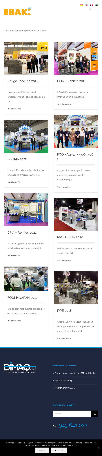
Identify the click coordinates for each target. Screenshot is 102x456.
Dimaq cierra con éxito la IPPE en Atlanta (75, 373)
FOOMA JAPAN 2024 (65, 388)
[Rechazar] (98, 447)
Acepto (42, 450)
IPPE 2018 (64, 311)
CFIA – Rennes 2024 (71, 81)
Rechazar (59, 450)
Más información (13, 109)
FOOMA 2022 (17, 159)
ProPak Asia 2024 (63, 380)
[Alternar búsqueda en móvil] (90, 9)
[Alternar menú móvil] (96, 9)
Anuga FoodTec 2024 (22, 81)
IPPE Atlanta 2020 (70, 237)
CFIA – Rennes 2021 (21, 232)
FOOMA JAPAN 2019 (22, 298)
